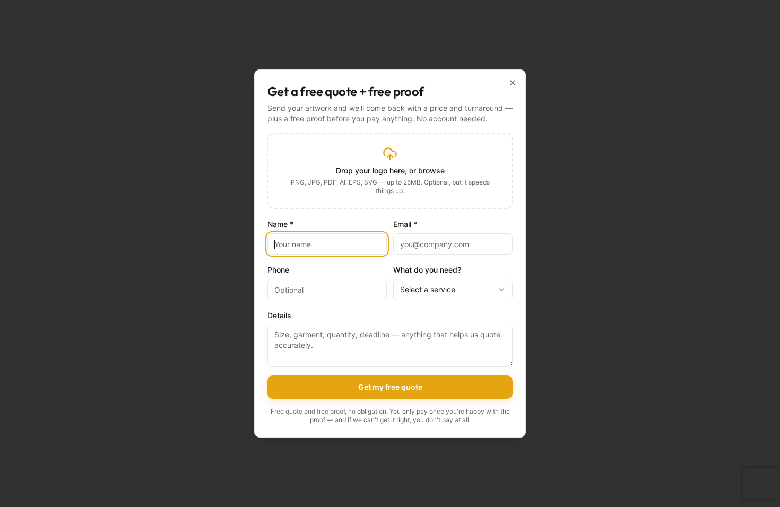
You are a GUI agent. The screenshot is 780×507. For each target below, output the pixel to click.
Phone (278, 269)
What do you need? (427, 269)
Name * (280, 224)
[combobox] (453, 289)
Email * (405, 224)
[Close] (512, 82)
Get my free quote (390, 386)
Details (279, 315)
